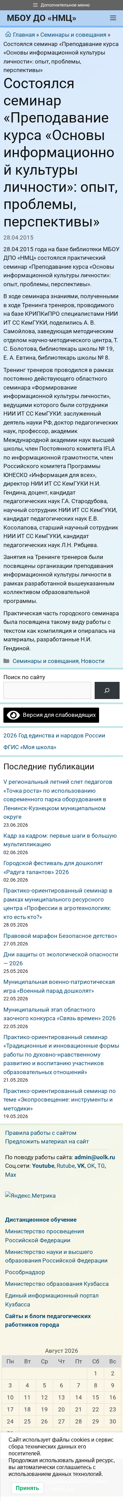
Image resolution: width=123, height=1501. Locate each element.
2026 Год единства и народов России (54, 735)
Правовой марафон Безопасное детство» (60, 935)
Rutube (66, 1165)
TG (101, 1165)
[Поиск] (107, 690)
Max (10, 1174)
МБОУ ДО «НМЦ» (42, 18)
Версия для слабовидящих (58, 714)
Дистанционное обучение (41, 1219)
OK (91, 1165)
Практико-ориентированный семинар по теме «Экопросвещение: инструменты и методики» (59, 1099)
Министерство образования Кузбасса (57, 1283)
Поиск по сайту (24, 677)
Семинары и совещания (73, 34)
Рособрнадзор (25, 1272)
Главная (24, 34)
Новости (93, 661)
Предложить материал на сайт (47, 1141)
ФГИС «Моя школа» (29, 747)
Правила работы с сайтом (41, 1132)
